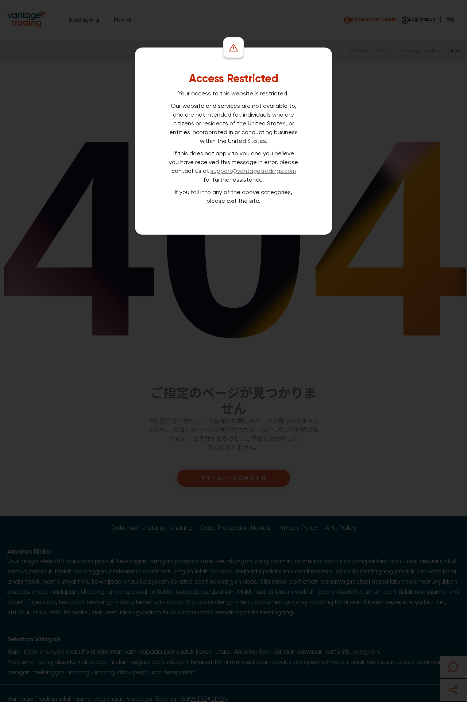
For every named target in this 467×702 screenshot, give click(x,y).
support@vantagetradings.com (253, 170)
